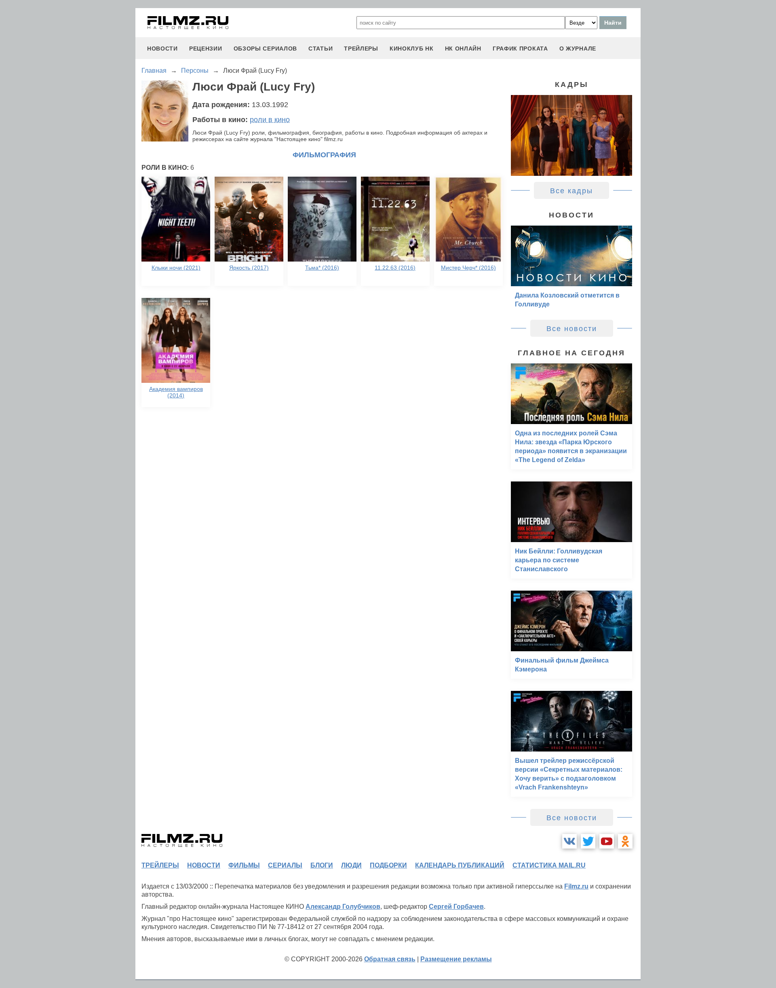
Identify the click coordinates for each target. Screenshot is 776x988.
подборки (388, 865)
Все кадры (571, 191)
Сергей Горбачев (456, 906)
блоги (321, 865)
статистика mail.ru (549, 865)
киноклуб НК (412, 48)
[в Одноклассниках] (625, 841)
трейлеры (361, 48)
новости (162, 48)
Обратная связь (389, 959)
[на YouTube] (606, 841)
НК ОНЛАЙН (463, 48)
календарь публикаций (459, 865)
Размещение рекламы (456, 959)
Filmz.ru (576, 886)
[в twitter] (588, 841)
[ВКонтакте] (569, 841)
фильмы (244, 865)
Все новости (571, 329)
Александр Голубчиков (343, 906)
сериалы (285, 865)
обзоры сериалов (265, 48)
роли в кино (270, 120)
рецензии (205, 48)
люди (351, 865)
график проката (520, 48)
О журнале (577, 48)
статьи (320, 48)
